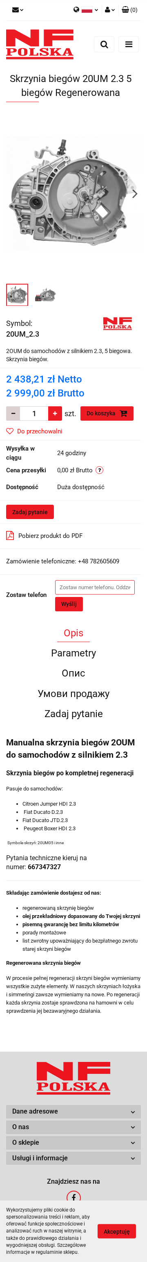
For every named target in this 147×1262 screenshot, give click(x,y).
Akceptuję (117, 1231)
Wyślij (69, 604)
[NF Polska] (118, 322)
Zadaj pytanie (30, 512)
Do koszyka (102, 413)
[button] (129, 10)
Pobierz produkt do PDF (50, 536)
